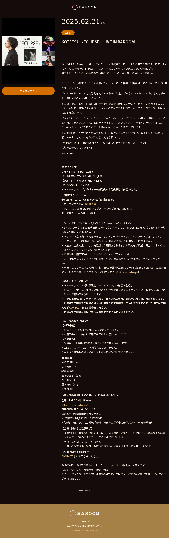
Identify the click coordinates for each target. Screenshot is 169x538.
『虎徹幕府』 (91, 204)
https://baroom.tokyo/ (74, 405)
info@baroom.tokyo (126, 272)
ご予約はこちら (28, 91)
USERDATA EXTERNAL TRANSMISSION (83, 525)
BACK (87, 490)
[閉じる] (164, 5)
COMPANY (83, 521)
